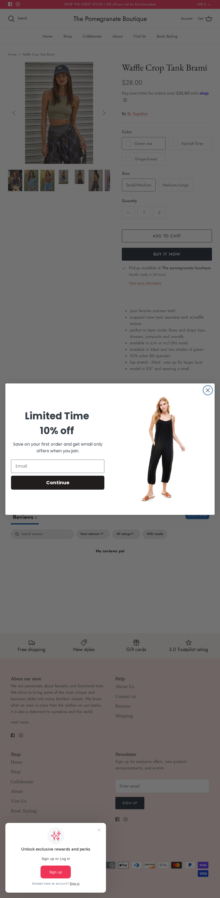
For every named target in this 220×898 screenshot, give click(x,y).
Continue (57, 482)
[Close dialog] (207, 390)
